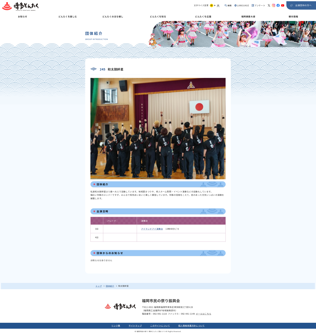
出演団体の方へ (303, 5)
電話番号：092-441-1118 (154, 313)
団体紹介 (110, 286)
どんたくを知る (158, 16)
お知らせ (22, 16)
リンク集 (115, 325)
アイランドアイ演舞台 (152, 228)
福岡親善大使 (248, 16)
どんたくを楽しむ (67, 16)
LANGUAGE (243, 5)
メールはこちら (203, 313)
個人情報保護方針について (191, 325)
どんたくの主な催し (112, 16)
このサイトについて (160, 325)
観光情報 (293, 16)
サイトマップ (135, 325)
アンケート (259, 5)
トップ (99, 286)
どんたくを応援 (203, 16)
